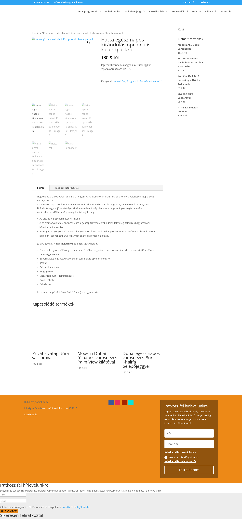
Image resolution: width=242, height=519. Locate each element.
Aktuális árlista (158, 11)
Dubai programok (87, 11)
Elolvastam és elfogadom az (181, 459)
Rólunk (209, 11)
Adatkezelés (30, 414)
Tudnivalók (178, 11)
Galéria (196, 11)
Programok (48, 32)
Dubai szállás (113, 11)
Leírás (40, 187)
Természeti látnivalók (151, 81)
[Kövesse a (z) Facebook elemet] (111, 402)
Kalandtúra (61, 32)
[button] (89, 42)
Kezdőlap (36, 32)
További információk (66, 187)
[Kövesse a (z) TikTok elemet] (131, 402)
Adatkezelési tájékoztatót (180, 461)
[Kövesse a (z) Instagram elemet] (117, 402)
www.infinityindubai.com (55, 408)
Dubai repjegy (133, 11)
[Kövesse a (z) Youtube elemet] (124, 402)
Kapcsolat (226, 11)
